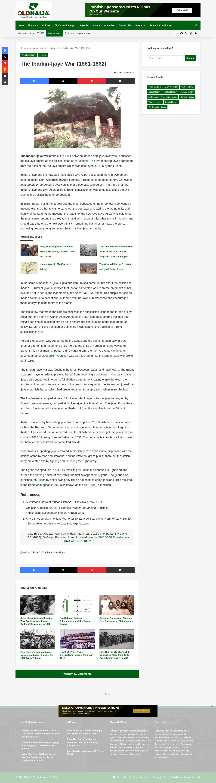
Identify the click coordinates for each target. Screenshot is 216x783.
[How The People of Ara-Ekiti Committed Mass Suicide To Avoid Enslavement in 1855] (116, 639)
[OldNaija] (33, 10)
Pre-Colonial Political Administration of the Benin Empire (75, 621)
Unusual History (170, 97)
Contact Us (125, 25)
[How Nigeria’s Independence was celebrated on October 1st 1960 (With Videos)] (37, 639)
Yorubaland (81, 160)
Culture (46, 25)
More (95, 25)
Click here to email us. (53, 552)
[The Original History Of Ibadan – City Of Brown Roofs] (88, 268)
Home (21, 25)
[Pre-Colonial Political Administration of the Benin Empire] (77, 605)
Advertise (109, 25)
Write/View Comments (77, 673)
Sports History (171, 102)
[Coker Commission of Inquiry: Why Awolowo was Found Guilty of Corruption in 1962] (37, 605)
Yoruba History (48, 48)
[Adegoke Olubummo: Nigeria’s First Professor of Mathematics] (116, 605)
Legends (83, 25)
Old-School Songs (64, 25)
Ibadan (35, 203)
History (32, 25)
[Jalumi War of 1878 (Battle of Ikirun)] (29, 268)
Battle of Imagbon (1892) (43, 485)
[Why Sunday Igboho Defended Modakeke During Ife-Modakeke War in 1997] (29, 250)
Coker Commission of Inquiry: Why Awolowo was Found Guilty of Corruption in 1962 (36, 621)
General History (187, 97)
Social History (154, 92)
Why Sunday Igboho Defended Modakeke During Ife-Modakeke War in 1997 (57, 251)
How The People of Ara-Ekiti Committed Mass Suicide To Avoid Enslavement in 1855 (114, 655)
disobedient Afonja (53, 355)
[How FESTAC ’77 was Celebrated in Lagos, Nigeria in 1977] (77, 639)
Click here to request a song (77, 33)
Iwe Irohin (63, 475)
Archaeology (153, 97)
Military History (187, 92)
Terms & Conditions (160, 25)
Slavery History (171, 87)
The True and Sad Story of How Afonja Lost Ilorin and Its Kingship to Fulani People (116, 251)
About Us (140, 25)
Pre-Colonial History (157, 107)
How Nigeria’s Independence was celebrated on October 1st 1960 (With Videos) (36, 655)
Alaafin (73, 213)
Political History (170, 92)
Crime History (187, 87)
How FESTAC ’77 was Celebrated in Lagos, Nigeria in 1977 (76, 655)
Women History (155, 102)
